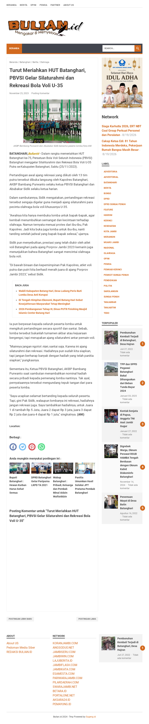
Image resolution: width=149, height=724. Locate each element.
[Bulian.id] (45, 25)
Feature (108, 209)
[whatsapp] (41, 446)
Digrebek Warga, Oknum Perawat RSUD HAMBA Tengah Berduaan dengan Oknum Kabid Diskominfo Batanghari (129, 461)
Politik (108, 286)
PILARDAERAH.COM (66, 682)
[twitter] (22, 446)
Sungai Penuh (111, 296)
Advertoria (110, 171)
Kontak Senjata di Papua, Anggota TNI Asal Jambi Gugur (129, 418)
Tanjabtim (110, 307)
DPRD (107, 199)
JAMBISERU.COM (64, 652)
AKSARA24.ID (61, 700)
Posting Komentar (40, 93)
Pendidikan (110, 280)
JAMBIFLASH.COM (65, 665)
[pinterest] (32, 446)
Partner (55, 5)
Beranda (12, 5)
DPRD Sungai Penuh (115, 204)
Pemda (43, 5)
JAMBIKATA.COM (64, 669)
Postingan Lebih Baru (20, 619)
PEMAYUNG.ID (62, 704)
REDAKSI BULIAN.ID (19, 652)
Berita (23, 5)
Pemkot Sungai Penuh (116, 275)
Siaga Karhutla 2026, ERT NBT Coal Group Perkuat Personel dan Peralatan (121, 131)
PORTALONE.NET (64, 695)
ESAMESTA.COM (63, 673)
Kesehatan (110, 226)
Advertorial (111, 177)
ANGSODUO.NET (63, 647)
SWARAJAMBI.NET (65, 686)
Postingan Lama (87, 619)
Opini (33, 5)
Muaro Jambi (111, 242)
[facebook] (13, 446)
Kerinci (108, 220)
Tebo (106, 313)
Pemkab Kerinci (113, 269)
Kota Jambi (110, 231)
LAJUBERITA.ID (63, 660)
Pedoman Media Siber (21, 647)
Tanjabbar (110, 302)
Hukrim (108, 215)
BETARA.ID (60, 691)
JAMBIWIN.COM (63, 656)
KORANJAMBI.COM (65, 643)
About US (13, 643)
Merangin (109, 237)
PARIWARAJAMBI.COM (67, 678)
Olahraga (109, 253)
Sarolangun (111, 291)
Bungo (107, 193)
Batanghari (110, 182)
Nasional (109, 248)
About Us (68, 5)
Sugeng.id (91, 716)
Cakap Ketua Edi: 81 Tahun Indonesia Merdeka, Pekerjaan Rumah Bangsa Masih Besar (122, 145)
